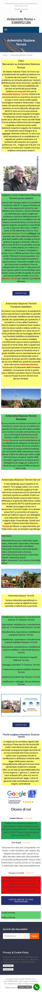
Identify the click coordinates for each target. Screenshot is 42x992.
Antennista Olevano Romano (14, 554)
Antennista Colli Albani (23, 546)
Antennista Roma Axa (11, 540)
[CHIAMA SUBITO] (36, 987)
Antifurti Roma (8, 917)
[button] (21, 293)
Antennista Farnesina (11, 549)
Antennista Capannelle (18, 543)
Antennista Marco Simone (19, 552)
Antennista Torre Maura (18, 560)
